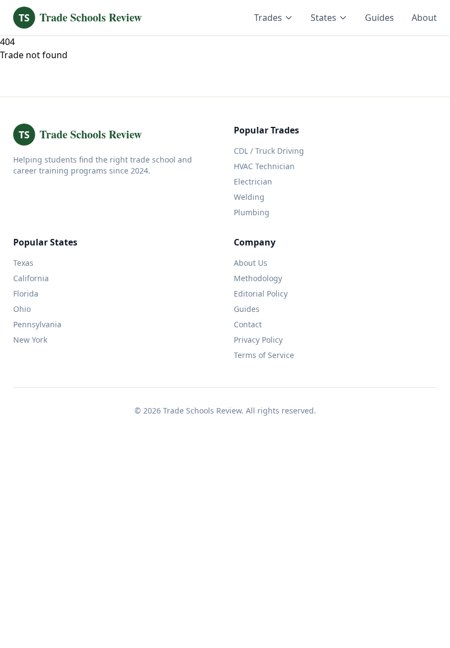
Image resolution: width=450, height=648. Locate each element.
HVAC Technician (264, 166)
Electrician (253, 181)
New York (30, 339)
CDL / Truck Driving (269, 151)
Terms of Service (264, 355)
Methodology (258, 278)
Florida (25, 293)
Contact (248, 324)
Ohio (22, 309)
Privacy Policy (258, 339)
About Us (250, 263)
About (424, 18)
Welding (249, 197)
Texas (23, 263)
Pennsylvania (37, 324)
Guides (379, 18)
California (31, 278)
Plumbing (251, 212)
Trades (268, 18)
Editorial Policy (261, 293)
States (323, 18)
